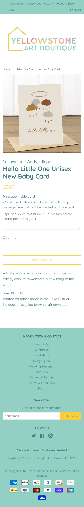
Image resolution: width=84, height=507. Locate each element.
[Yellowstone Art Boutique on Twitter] (34, 436)
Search (42, 388)
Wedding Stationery (42, 366)
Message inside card (19, 196)
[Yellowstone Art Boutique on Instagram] (50, 436)
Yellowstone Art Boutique (45, 471)
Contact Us (42, 350)
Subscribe (71, 416)
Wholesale (42, 372)
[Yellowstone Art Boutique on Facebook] (42, 436)
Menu (11, 10)
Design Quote (42, 361)
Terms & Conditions (42, 383)
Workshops (42, 355)
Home (6, 69)
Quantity (9, 237)
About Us (42, 344)
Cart (77, 10)
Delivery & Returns (42, 377)
